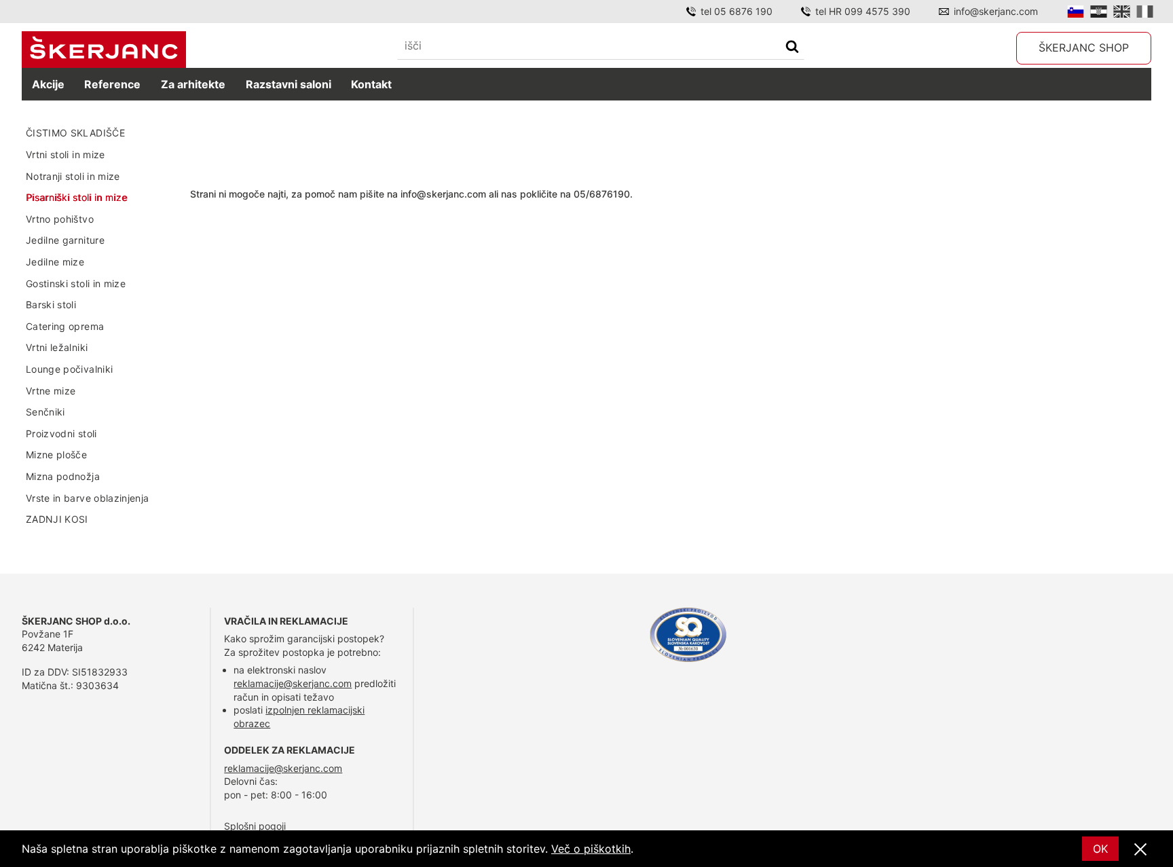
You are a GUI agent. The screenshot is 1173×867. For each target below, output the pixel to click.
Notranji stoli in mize (73, 176)
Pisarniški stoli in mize (76, 197)
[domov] (104, 49)
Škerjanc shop (1084, 47)
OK (1100, 848)
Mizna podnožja (63, 476)
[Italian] (1145, 11)
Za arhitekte (193, 84)
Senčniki (45, 412)
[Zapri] (1140, 850)
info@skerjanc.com (996, 11)
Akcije (48, 84)
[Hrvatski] (1099, 11)
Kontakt (371, 84)
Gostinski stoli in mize (76, 283)
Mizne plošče (56, 454)
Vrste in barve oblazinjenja (87, 498)
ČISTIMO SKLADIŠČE (75, 133)
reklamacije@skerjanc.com (293, 683)
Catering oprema (65, 326)
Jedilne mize (55, 262)
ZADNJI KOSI (57, 519)
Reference (112, 84)
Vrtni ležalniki (57, 347)
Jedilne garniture (65, 240)
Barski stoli (51, 304)
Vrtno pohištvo (60, 219)
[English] (1122, 11)
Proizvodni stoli (61, 433)
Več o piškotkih (591, 848)
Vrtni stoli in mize (65, 154)
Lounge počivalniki (69, 369)
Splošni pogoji (255, 826)
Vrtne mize (51, 390)
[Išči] (792, 47)
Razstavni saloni (288, 84)
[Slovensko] (1075, 11)
